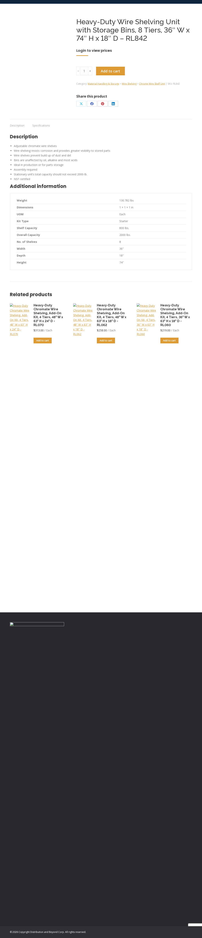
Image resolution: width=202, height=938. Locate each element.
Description (17, 125)
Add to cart (110, 71)
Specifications (41, 125)
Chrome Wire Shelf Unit (152, 83)
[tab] (17, 123)
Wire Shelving (129, 83)
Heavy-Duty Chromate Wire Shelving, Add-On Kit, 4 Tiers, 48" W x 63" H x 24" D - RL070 (48, 315)
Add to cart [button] (42, 340)
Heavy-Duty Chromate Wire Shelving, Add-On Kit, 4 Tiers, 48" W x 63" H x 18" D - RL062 (111, 315)
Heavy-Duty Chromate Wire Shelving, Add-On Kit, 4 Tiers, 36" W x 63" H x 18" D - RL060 (175, 315)
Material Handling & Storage (103, 83)
